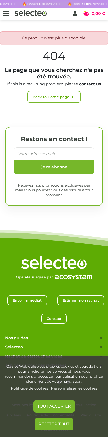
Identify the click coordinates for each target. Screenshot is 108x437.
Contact (54, 318)
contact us (90, 84)
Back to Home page (54, 97)
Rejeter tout (54, 424)
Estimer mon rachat (81, 300)
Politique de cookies (29, 388)
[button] (75, 13)
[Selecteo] (54, 257)
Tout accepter (54, 406)
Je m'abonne (54, 167)
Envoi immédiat (27, 300)
